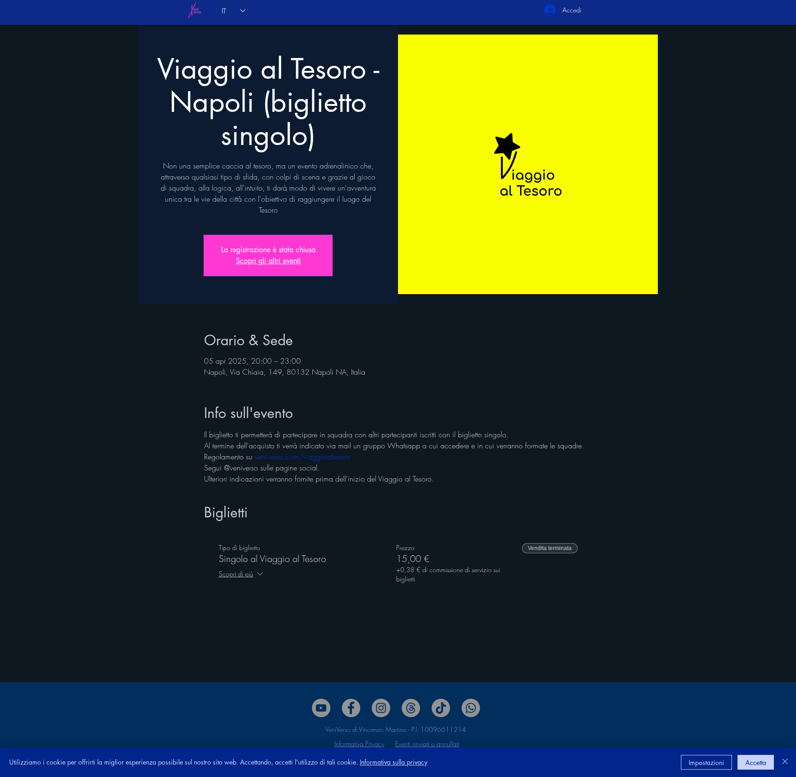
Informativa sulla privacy (393, 762)
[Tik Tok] (441, 708)
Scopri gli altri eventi (268, 261)
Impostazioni (706, 762)
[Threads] (411, 708)
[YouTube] (321, 708)
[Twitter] (381, 708)
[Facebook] (351, 708)
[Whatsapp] (471, 708)
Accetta (755, 762)
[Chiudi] (784, 762)
